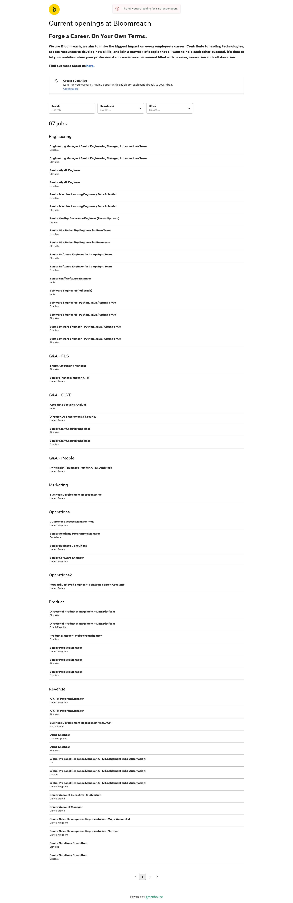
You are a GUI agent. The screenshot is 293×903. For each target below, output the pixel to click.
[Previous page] (135, 877)
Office (152, 106)
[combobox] (100, 110)
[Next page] (157, 877)
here (90, 66)
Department (107, 106)
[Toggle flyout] (140, 109)
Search (56, 106)
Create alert (70, 88)
